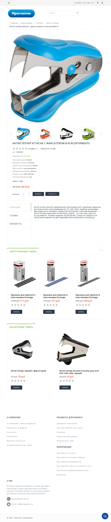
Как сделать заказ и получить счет (74, 466)
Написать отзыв (48, 148)
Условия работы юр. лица (19, 445)
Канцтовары (26, 23)
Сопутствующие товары (22, 251)
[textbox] (65, 12)
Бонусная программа (67, 436)
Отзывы (14, 215)
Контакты (11, 432)
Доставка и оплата (66, 453)
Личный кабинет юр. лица (69, 428)
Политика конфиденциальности (72, 470)
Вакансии (61, 474)
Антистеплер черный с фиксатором (28, 371)
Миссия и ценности (16, 441)
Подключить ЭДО (65, 441)
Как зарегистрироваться (69, 461)
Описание (15, 207)
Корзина (61, 432)
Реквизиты (12, 436)
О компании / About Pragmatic (21, 423)
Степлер (39, 23)
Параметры (16, 223)
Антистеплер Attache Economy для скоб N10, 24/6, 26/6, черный (79, 372)
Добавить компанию (67, 423)
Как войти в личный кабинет (71, 457)
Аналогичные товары (21, 327)
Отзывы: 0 (32, 148)
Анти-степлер (52, 23)
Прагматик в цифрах (17, 428)
